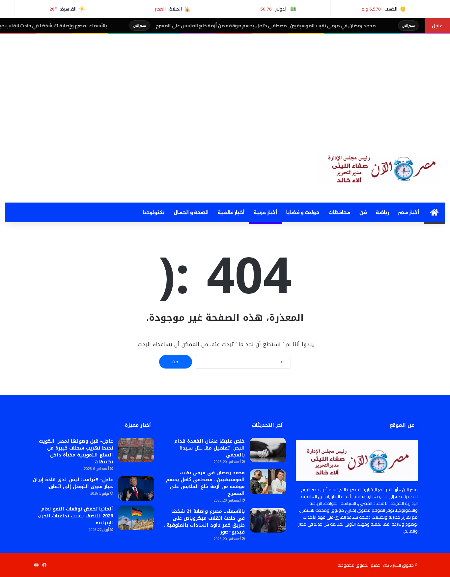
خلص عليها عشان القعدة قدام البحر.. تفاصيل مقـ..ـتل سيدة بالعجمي (209, 448)
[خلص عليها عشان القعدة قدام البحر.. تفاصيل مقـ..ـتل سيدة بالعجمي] (268, 450)
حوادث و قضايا (302, 212)
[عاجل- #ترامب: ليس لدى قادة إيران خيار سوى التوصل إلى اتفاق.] (136, 488)
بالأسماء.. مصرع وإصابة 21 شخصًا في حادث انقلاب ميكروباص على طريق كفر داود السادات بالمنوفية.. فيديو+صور (204, 521)
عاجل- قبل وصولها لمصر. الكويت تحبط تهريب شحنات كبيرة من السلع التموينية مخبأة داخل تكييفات (76, 451)
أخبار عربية (265, 212)
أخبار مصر (408, 212)
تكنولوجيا (153, 212)
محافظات (339, 212)
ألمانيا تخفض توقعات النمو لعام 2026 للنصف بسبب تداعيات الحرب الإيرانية (75, 516)
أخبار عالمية (231, 212)
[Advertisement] (225, 83)
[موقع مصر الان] (380, 167)
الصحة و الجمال (191, 212)
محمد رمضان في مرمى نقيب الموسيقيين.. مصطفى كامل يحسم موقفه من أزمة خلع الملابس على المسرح (284, 25)
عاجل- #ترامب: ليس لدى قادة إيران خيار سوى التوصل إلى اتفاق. (73, 483)
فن (363, 212)
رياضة (382, 212)
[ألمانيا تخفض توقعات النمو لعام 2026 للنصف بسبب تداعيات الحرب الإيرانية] (136, 518)
